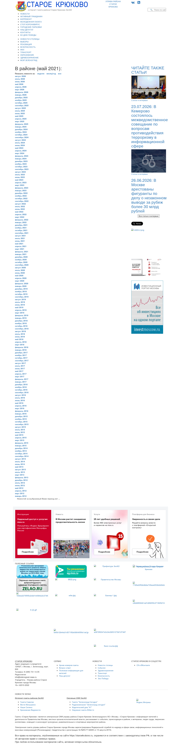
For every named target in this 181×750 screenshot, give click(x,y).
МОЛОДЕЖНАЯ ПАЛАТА (31, 21)
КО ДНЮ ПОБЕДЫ (28, 35)
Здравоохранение (105, 670)
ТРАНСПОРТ (25, 52)
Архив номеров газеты (69, 665)
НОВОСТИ (25, 13)
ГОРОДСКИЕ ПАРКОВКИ (31, 27)
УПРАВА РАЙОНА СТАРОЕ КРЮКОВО (113, 4)
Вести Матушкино (28, 704)
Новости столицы (105, 665)
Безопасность (104, 675)
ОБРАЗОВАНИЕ (27, 55)
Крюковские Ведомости (30, 710)
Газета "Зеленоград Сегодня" (85, 702)
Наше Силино (26, 707)
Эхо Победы (103, 678)
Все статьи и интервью (148, 216)
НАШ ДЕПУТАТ (26, 29)
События (101, 667)
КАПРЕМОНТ (26, 19)
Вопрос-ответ (65, 667)
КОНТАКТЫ (25, 32)
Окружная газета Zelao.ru (83, 710)
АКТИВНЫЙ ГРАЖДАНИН (31, 16)
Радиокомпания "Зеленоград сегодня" (88, 704)
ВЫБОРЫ (24, 41)
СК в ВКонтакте (143, 665)
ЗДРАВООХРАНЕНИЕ (29, 57)
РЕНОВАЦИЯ (26, 44)
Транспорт (102, 673)
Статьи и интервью (139, 100)
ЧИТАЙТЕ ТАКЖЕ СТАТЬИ (147, 70)
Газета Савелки (27, 702)
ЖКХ (22, 49)
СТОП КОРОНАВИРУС (30, 24)
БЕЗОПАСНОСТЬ (28, 47)
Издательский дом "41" (82, 707)
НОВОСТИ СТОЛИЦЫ (29, 39)
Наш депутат (64, 675)
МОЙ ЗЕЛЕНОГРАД (28, 60)
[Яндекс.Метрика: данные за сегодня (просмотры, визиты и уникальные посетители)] (143, 701)
